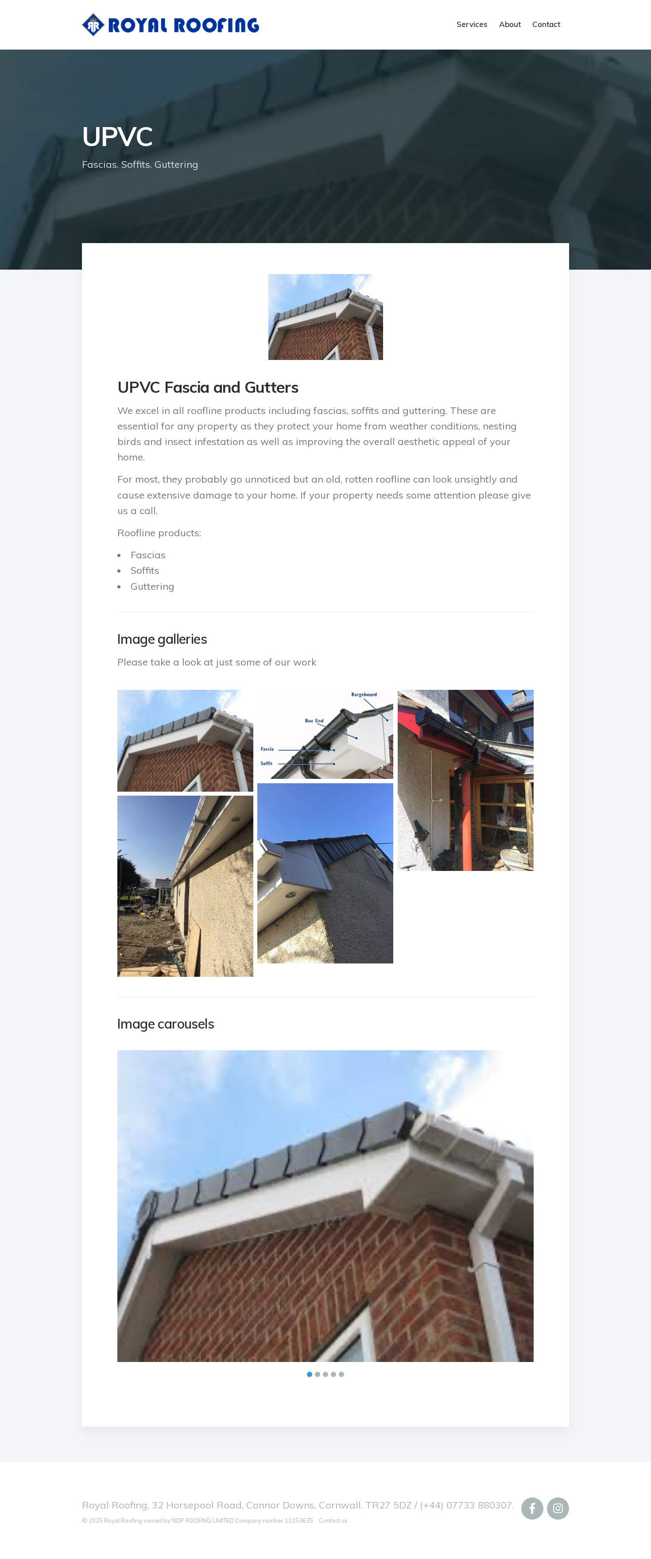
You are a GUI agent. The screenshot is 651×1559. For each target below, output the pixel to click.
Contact (546, 24)
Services (472, 24)
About (510, 24)
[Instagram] (558, 1470)
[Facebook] (532, 1470)
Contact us (333, 1481)
